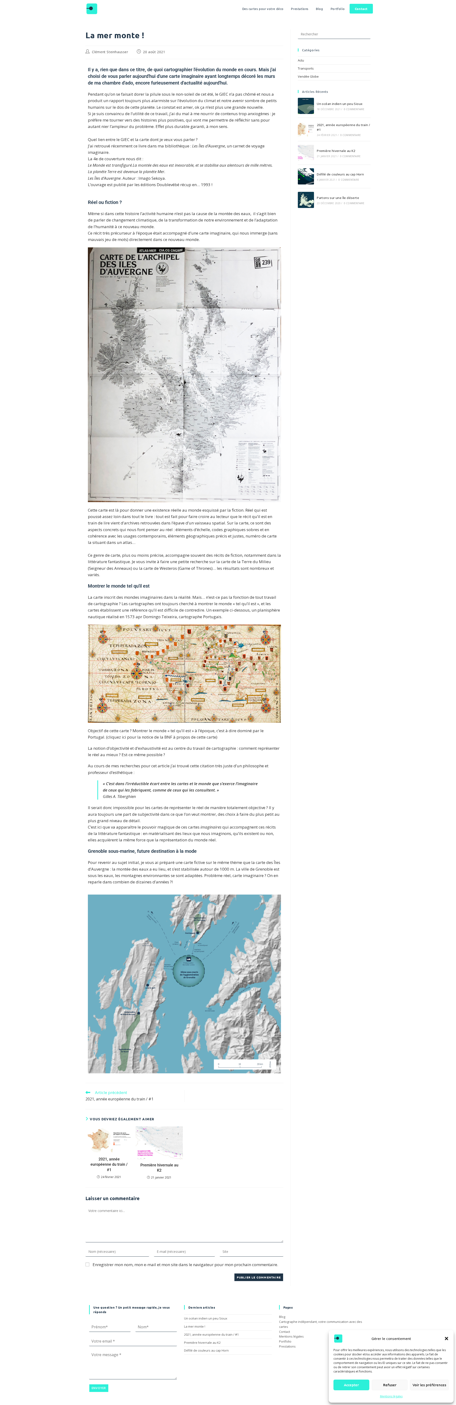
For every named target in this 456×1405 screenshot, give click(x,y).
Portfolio (285, 1341)
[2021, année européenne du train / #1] (306, 129)
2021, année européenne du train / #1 (109, 1164)
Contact (284, 1332)
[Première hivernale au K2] (306, 153)
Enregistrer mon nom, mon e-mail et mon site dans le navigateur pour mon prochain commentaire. (185, 1264)
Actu (301, 60)
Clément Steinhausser (110, 52)
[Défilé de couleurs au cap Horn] (306, 176)
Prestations (287, 1346)
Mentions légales (391, 1396)
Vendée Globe (308, 76)
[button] (446, 1338)
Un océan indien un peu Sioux (339, 104)
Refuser (389, 1384)
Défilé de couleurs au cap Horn (340, 174)
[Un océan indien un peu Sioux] (306, 106)
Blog (282, 1317)
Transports (306, 68)
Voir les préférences (429, 1384)
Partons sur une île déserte (338, 198)
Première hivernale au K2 (159, 1168)
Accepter (351, 1384)
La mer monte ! (194, 1326)
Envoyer (99, 1388)
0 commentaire (354, 109)
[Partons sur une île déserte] (306, 200)
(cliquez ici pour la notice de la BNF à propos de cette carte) (161, 737)
